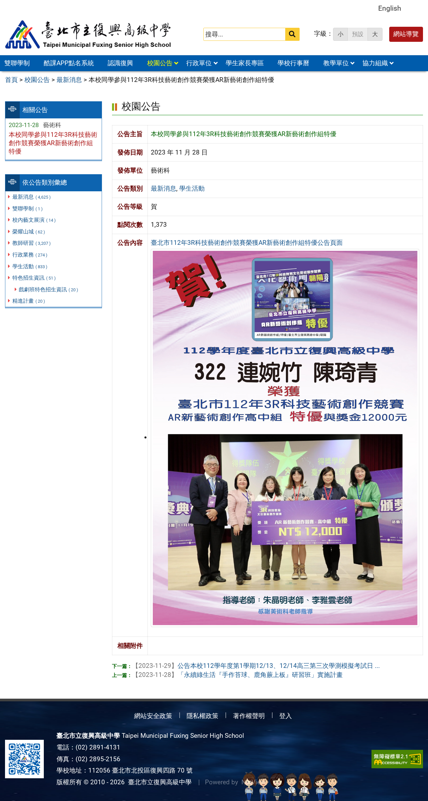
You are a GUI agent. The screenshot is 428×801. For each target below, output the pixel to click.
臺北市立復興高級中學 (158, 782)
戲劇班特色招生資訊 (48, 289)
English (389, 8)
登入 (285, 716)
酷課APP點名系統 (69, 63)
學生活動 (29, 266)
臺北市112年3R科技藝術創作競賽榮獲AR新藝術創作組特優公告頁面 (247, 242)
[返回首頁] (88, 34)
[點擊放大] (285, 437)
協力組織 (375, 63)
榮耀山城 (28, 231)
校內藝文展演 (34, 220)
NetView (253, 782)
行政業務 (29, 255)
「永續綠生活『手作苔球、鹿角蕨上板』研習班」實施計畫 (237, 675)
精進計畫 (28, 301)
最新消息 (31, 197)
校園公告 (160, 63)
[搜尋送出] (292, 34)
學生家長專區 (245, 63)
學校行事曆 (293, 63)
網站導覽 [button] (406, 34)
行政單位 (199, 63)
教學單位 (336, 63)
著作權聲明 (249, 716)
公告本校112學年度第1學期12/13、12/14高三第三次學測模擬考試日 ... (256, 666)
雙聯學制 (17, 63)
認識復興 (120, 63)
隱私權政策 (202, 716)
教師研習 (31, 243)
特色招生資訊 (34, 278)
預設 (357, 34)
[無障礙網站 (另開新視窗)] (397, 759)
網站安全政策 (153, 716)
